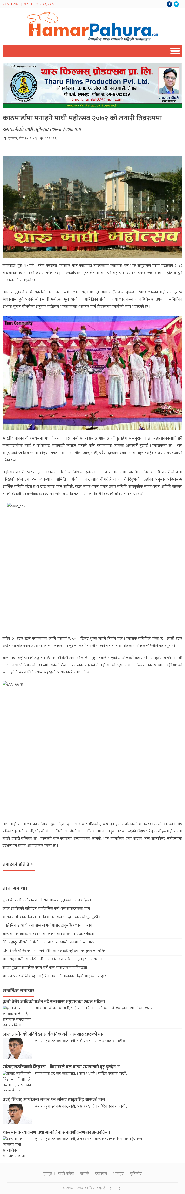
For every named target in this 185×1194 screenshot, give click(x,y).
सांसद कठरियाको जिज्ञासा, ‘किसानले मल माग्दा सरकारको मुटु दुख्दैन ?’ (53, 917)
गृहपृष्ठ (47, 1174)
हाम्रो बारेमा (66, 1174)
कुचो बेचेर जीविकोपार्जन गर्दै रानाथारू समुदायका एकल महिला (47, 901)
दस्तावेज (101, 1174)
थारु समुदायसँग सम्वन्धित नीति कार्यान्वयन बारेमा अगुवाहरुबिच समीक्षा (53, 960)
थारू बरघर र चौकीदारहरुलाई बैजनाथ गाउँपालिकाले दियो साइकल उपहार (54, 976)
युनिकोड (136, 1174)
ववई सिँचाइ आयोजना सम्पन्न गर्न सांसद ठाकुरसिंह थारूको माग (47, 926)
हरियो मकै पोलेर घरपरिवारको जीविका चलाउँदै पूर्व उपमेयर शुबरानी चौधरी (55, 951)
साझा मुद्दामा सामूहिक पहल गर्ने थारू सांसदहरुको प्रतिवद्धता (45, 968)
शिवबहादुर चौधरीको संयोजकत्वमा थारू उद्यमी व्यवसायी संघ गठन (49, 943)
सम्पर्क (84, 1174)
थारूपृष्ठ (118, 1174)
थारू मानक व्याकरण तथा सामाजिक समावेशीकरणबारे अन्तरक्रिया (48, 934)
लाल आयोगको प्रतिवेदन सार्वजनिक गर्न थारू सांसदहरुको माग (46, 909)
